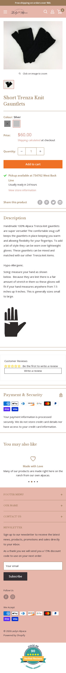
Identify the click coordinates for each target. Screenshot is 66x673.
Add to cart (33, 164)
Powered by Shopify (14, 635)
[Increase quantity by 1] (40, 151)
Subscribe (15, 576)
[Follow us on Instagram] (12, 596)
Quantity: (10, 151)
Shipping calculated (29, 140)
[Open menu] (5, 11)
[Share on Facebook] (39, 202)
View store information (22, 190)
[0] (59, 12)
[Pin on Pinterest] (46, 202)
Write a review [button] (33, 370)
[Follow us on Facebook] (6, 596)
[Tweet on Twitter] (53, 202)
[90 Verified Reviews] (33, 670)
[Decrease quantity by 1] (21, 151)
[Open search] (46, 12)
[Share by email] (60, 202)
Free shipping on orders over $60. (33, 2)
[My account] (52, 12)
